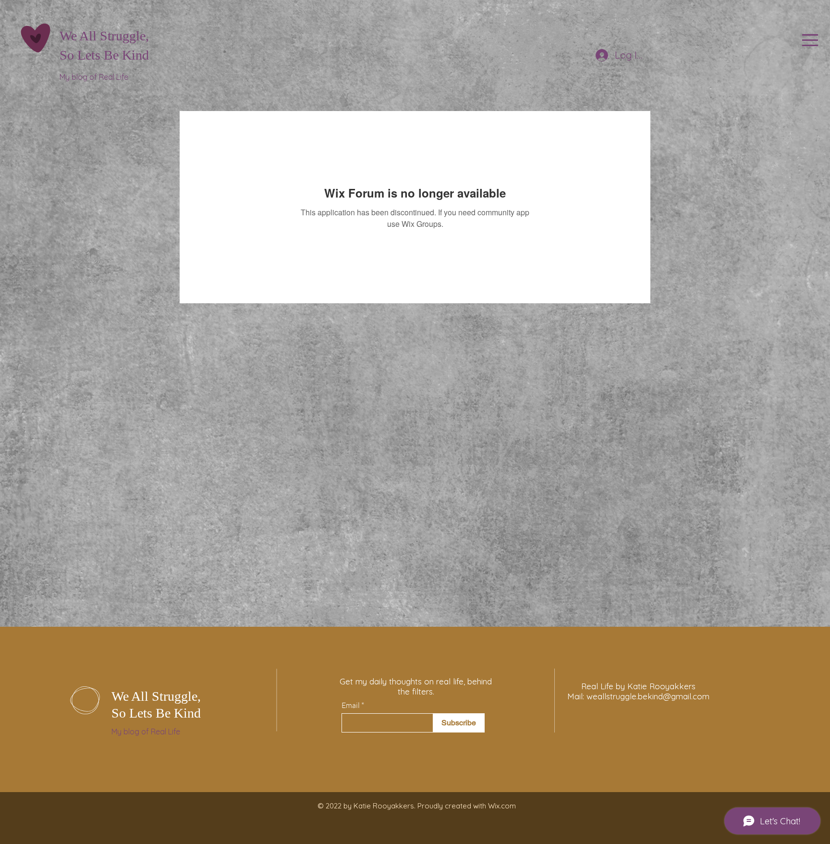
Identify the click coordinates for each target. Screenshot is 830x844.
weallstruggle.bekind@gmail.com (647, 696)
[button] (810, 40)
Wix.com (502, 805)
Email (351, 705)
